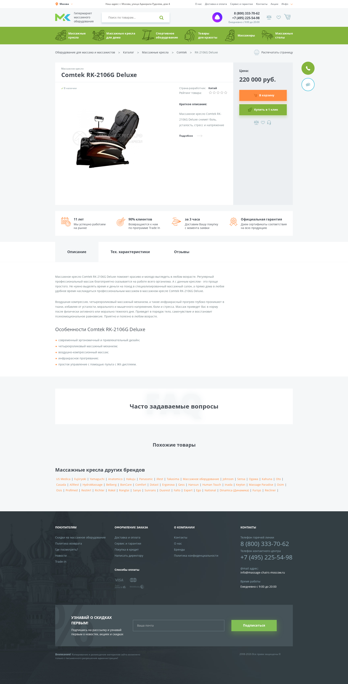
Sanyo (137, 490)
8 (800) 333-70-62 (247, 13)
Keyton (240, 484)
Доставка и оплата (216, 4)
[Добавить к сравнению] (256, 122)
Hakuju (131, 479)
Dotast (154, 484)
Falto (177, 490)
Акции (274, 4)
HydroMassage (93, 484)
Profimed (72, 490)
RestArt (86, 490)
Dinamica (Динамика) (234, 490)
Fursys (257, 490)
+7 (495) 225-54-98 (246, 18)
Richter (100, 490)
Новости (61, 555)
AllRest (74, 484)
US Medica (63, 479)
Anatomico (115, 479)
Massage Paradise (261, 484)
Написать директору (129, 555)
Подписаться (254, 625)
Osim (280, 484)
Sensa (241, 479)
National (210, 490)
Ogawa (253, 479)
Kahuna (267, 479)
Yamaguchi (97, 479)
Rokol (111, 490)
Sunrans (150, 490)
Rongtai (124, 490)
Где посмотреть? (66, 549)
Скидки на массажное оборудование (80, 537)
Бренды (179, 549)
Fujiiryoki (80, 479)
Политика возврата (68, 543)
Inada (228, 484)
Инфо (285, 4)
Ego (198, 490)
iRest (159, 479)
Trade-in (60, 561)
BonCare (126, 484)
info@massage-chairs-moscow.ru (262, 572)
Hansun (193, 484)
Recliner (270, 490)
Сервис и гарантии (241, 4)
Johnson (228, 479)
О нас (198, 4)
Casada (61, 484)
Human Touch (211, 484)
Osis (59, 490)
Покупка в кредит (127, 549)
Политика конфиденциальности (196, 555)
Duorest (165, 490)
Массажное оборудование (201, 479)
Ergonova (168, 484)
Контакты (261, 4)
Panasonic (146, 479)
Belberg (111, 484)
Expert (188, 490)
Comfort (140, 484)
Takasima (173, 479)
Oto (278, 479)
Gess (181, 484)
